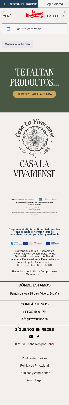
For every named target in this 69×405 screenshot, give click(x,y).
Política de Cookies (34, 358)
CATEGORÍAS (56, 16)
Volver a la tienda (17, 44)
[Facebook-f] (38, 336)
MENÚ (7, 16)
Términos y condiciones (34, 372)
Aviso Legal (34, 380)
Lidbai (50, 344)
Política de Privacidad (34, 365)
